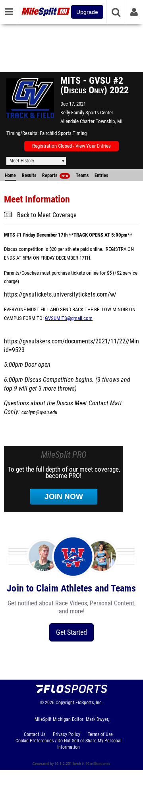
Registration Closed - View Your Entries (71, 146)
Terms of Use (100, 734)
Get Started (71, 632)
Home (10, 175)
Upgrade (87, 12)
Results (29, 175)
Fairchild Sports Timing (63, 133)
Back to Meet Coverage (47, 215)
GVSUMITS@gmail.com (69, 318)
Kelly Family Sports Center (86, 113)
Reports (55, 175)
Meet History (22, 161)
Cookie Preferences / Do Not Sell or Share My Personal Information (68, 744)
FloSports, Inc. (89, 702)
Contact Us (34, 734)
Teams (82, 175)
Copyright (65, 702)
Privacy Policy (66, 734)
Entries (101, 175)
